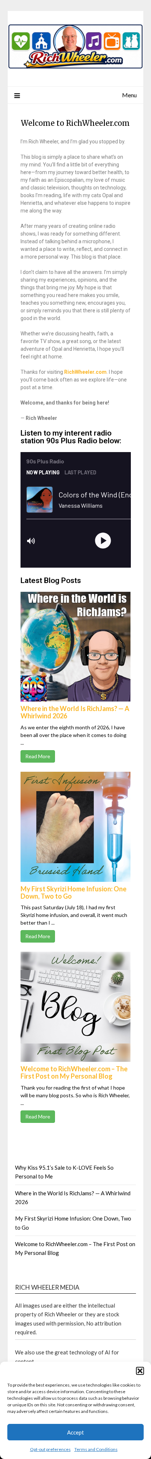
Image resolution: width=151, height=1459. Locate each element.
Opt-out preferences (50, 1449)
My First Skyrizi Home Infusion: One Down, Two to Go (73, 892)
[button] (140, 1371)
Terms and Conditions (96, 1449)
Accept (75, 1432)
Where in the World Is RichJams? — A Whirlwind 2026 (75, 712)
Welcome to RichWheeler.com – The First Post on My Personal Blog (74, 1072)
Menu (129, 94)
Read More (37, 756)
